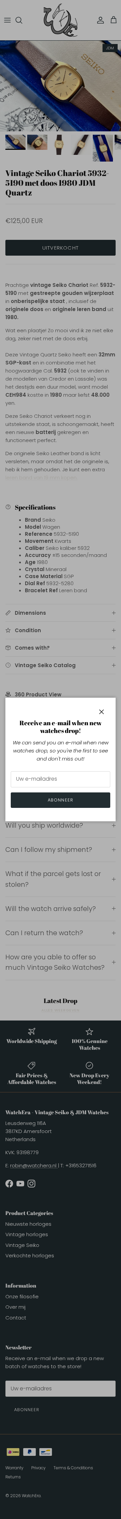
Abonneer (60, 800)
